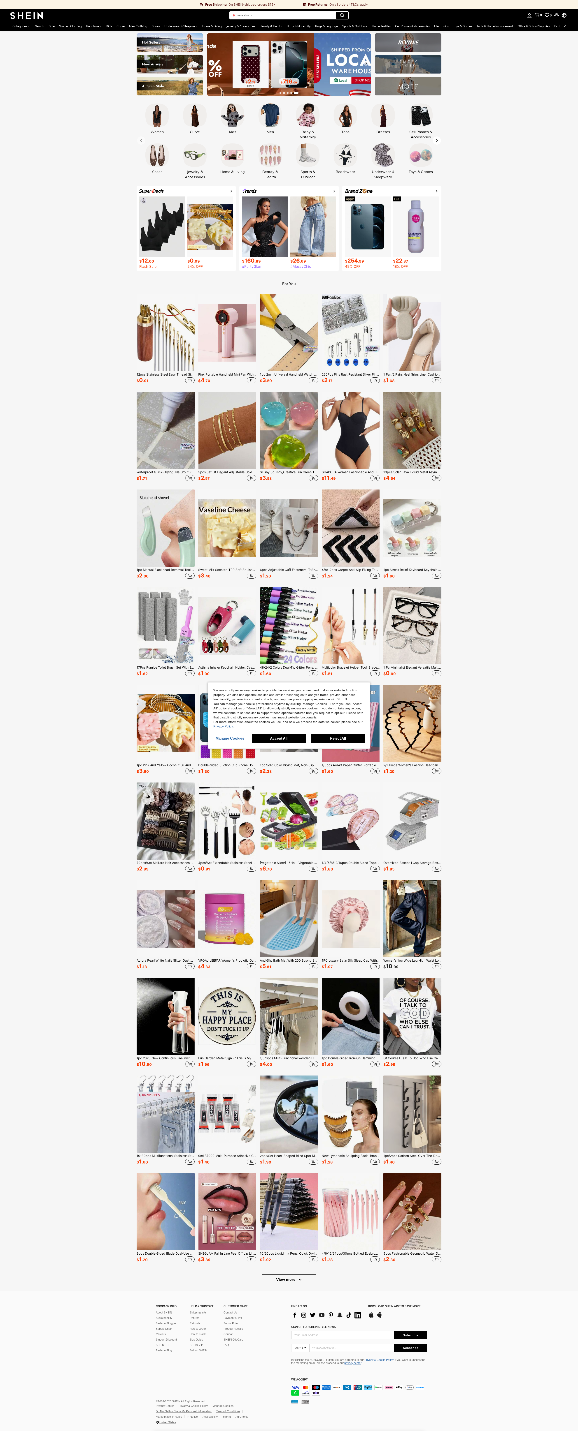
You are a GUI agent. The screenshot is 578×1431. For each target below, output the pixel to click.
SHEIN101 (162, 1345)
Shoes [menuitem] (156, 26)
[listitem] (166, 339)
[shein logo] (26, 15)
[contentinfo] (359, 1390)
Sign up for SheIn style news (313, 1327)
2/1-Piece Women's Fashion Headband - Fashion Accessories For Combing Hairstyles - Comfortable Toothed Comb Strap (412, 765)
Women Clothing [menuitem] (70, 26)
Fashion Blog (164, 1350)
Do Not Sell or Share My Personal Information (184, 1411)
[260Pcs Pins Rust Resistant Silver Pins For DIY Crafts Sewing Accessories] (351, 332)
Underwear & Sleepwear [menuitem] (181, 26)
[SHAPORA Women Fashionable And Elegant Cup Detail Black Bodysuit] (351, 430)
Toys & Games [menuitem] (462, 26)
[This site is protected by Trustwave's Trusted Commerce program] (294, 1401)
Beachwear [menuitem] (94, 26)
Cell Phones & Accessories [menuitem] (412, 26)
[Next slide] (366, 63)
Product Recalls (233, 1328)
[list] (327, 1315)
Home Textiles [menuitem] (381, 26)
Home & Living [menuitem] (212, 26)
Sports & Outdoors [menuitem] (354, 26)
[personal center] (529, 15)
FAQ (226, 1345)
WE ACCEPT (299, 1379)
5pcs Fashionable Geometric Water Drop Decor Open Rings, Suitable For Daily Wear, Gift (412, 1253)
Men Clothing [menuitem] (138, 26)
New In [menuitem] (39, 26)
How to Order (198, 1328)
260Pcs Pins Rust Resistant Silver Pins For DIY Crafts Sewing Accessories (351, 374)
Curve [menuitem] (121, 26)
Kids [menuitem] (109, 26)
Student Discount (166, 1339)
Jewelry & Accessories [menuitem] (240, 26)
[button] (556, 15)
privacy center (352, 1363)
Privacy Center (165, 1406)
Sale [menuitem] (52, 26)
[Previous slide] (212, 63)
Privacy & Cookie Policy (379, 1360)
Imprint (226, 1416)
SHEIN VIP (196, 1345)
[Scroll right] (564, 26)
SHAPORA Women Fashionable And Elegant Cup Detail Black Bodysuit (351, 472)
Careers (161, 1334)
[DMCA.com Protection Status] (305, 1401)
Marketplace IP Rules (169, 1416)
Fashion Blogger (166, 1323)
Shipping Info (198, 1312)
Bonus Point (231, 1323)
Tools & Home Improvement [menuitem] (495, 26)
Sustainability (164, 1318)
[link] (144, 4)
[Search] (342, 15)
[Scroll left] (559, 26)
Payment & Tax (233, 1318)
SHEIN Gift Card (233, 1339)
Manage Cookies (222, 1406)
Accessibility (210, 1416)
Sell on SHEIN (198, 1350)
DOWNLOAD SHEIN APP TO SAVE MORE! (395, 1306)
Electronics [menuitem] (441, 26)
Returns (194, 1318)
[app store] (371, 1317)
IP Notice (192, 1416)
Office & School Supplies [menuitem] (534, 26)
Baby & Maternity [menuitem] (299, 26)
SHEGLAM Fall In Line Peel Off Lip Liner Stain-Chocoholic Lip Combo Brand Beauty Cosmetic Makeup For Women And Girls (227, 1253)
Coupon (228, 1334)
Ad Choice (241, 1416)
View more (286, 1279)
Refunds (195, 1323)
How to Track (198, 1334)
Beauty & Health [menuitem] (271, 26)
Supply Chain (164, 1328)
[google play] (380, 1317)
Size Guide (196, 1339)
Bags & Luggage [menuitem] (326, 26)
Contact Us (230, 1312)
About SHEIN (164, 1312)
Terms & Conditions (228, 1411)
